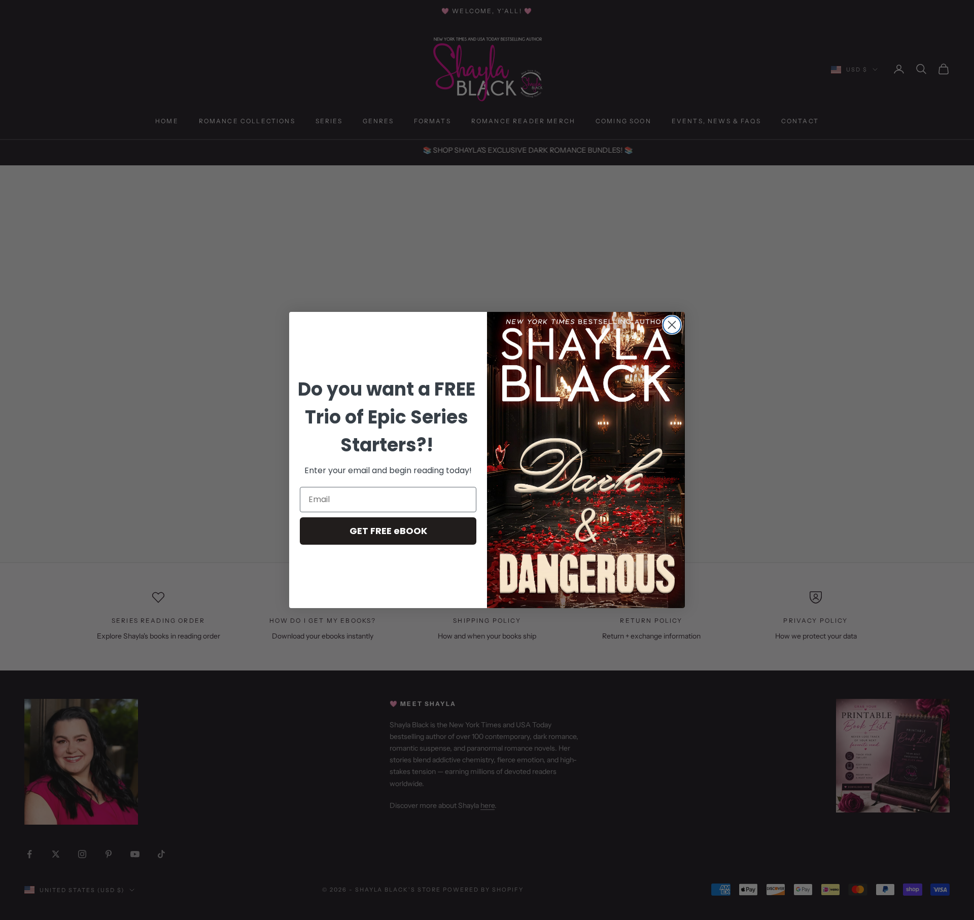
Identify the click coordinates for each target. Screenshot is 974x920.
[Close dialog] (672, 325)
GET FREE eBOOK (388, 530)
